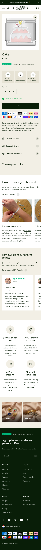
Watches (5, 477)
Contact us (26, 481)
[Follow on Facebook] (3, 520)
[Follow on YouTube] (21, 520)
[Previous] (2, 2)
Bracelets (5, 473)
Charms (5, 469)
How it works (27, 469)
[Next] (38, 2)
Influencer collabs (29, 505)
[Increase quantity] (14, 91)
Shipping (5, 501)
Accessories (6, 481)
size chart (27, 231)
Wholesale (26, 501)
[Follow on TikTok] (27, 520)
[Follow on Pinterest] (15, 520)
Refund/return (7, 505)
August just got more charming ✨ (20, 2)
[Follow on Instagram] (9, 520)
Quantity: (5, 87)
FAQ (24, 473)
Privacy (4, 509)
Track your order (28, 477)
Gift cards (5, 489)
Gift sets (5, 485)
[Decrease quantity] (5, 91)
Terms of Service (7, 512)
